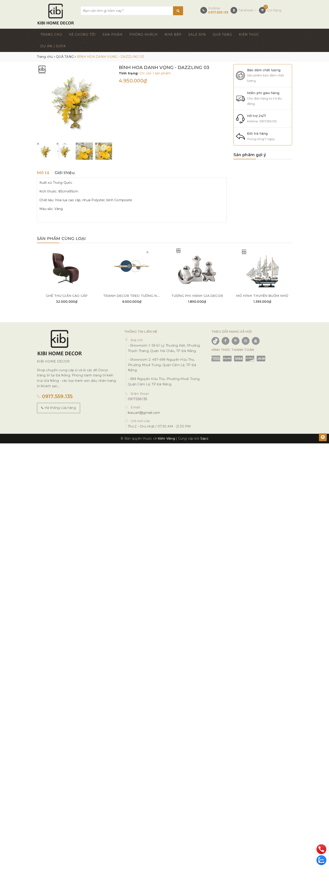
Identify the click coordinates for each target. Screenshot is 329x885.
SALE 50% (197, 34)
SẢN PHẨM (113, 34)
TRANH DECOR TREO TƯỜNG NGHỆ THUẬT (140, 296)
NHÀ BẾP (173, 34)
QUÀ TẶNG (222, 34)
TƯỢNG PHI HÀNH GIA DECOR (197, 296)
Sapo (204, 438)
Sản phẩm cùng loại (61, 238)
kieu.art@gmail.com (144, 413)
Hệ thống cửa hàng (59, 408)
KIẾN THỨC (249, 34)
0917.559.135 (218, 12)
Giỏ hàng (274, 10)
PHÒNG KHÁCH (143, 34)
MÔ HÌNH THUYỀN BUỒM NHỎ (262, 296)
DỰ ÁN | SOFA (53, 46)
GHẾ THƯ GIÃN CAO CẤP (67, 296)
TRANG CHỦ (51, 34)
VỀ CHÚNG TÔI (82, 34)
